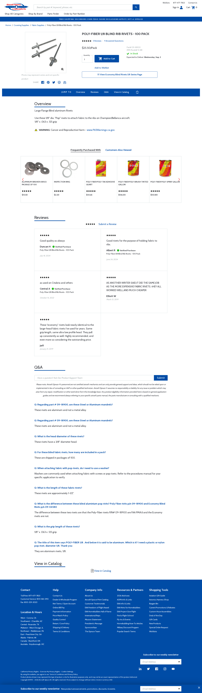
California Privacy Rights (30, 672)
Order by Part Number (74, 13)
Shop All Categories (14, 13)
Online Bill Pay (59, 607)
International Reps (92, 615)
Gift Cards (153, 619)
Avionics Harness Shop (159, 599)
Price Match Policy (60, 615)
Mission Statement (93, 619)
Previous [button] (23, 179)
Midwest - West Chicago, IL (32, 628)
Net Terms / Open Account (64, 603)
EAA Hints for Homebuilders (128, 607)
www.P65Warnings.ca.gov (101, 130)
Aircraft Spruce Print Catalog (96, 599)
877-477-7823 (179, 3)
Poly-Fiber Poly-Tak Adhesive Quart (100, 183)
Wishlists (166, 3)
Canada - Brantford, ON (30, 641)
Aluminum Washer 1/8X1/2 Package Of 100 (34, 183)
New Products (155, 623)
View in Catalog (121, 92)
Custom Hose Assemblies (160, 611)
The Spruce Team (92, 631)
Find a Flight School (125, 615)
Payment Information (62, 611)
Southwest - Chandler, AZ (31, 621)
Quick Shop (37, 195)
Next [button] (179, 179)
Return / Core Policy (61, 623)
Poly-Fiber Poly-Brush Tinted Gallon (133, 183)
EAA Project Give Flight (126, 611)
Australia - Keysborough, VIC (32, 644)
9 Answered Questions (114, 41)
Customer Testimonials (95, 603)
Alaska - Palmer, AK (28, 637)
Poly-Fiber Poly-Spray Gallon (165, 182)
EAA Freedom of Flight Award (97, 607)
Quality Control (59, 619)
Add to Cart (108, 58)
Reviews (95, 92)
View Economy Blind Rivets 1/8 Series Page (120, 74)
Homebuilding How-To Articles (130, 623)
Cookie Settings (67, 672)
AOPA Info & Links (124, 599)
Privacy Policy (73, 674)
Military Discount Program (128, 627)
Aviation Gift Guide (157, 595)
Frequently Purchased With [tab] (86, 149)
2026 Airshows (123, 595)
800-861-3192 (43, 599)
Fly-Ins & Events (124, 619)
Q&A (106, 92)
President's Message (93, 623)
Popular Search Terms (126, 631)
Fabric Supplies (38, 25)
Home (8, 25)
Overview (80, 92)
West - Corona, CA (28, 618)
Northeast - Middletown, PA (32, 631)
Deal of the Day (155, 615)
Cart (191, 7)
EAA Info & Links (123, 603)
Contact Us (192, 3)
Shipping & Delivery (61, 627)
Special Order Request (158, 627)
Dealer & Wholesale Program (65, 599)
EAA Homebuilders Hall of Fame (98, 611)
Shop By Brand (35, 13)
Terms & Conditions (61, 631)
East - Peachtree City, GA (31, 634)
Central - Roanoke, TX (30, 624)
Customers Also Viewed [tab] (118, 149)
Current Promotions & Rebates (162, 607)
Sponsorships (91, 627)
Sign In (176, 7)
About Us (89, 595)
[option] (45, 52)
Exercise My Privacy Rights (50, 672)
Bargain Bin (153, 603)
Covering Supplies (21, 25)
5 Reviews (97, 41)
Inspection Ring (62, 182)
